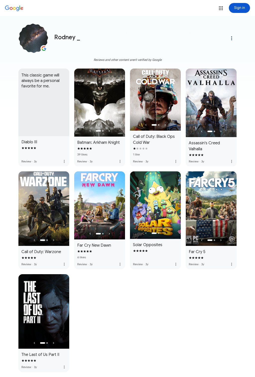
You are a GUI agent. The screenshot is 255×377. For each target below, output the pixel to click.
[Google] (14, 8)
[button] (221, 8)
